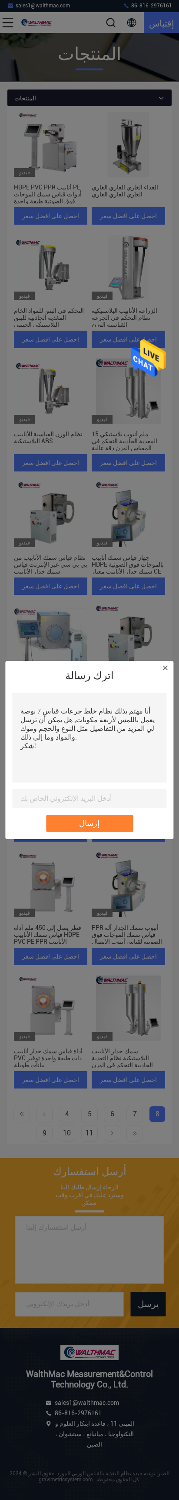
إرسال (89, 823)
